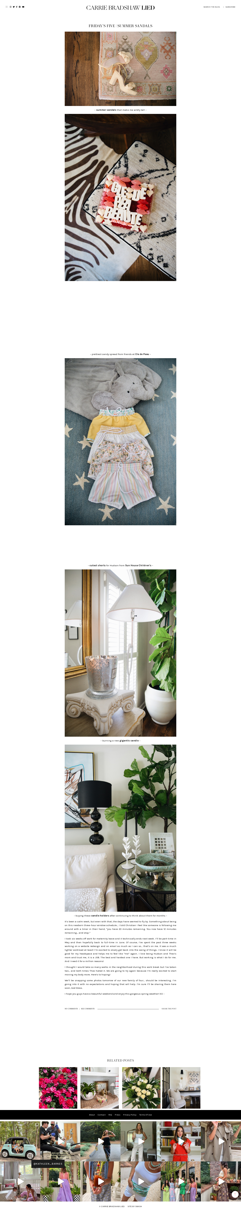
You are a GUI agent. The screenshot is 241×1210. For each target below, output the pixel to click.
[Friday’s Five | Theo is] (99, 1108)
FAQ (110, 1115)
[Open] (20, 1141)
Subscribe (230, 7)
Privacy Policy (130, 1115)
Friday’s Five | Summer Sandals (120, 26)
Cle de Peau (142, 354)
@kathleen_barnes (47, 1163)
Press (117, 1115)
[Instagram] (37, 1158)
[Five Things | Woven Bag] (181, 1108)
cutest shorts (98, 565)
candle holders (100, 915)
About (92, 1115)
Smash (138, 1206)
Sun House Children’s (138, 565)
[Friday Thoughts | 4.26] (58, 1108)
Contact (102, 1115)
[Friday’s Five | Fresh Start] (141, 1108)
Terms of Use (145, 1115)
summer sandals (106, 109)
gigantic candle (129, 740)
